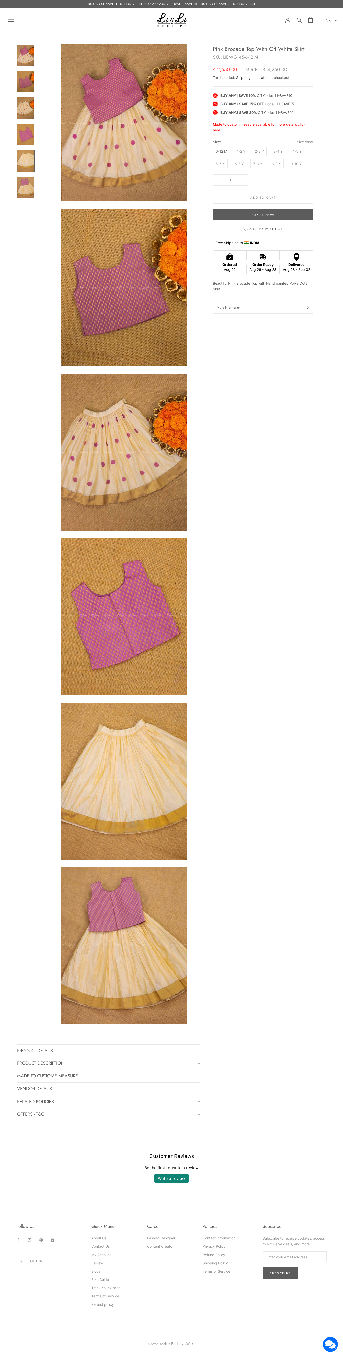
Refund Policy (214, 1254)
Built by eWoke (183, 1343)
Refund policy (102, 1304)
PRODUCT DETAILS (35, 1050)
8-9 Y (276, 164)
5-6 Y (220, 164)
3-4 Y (278, 151)
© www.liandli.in (159, 1343)
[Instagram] (29, 1240)
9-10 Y (296, 164)
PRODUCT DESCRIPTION (40, 1063)
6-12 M (221, 151)
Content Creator (160, 1246)
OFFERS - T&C (30, 1114)
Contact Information (219, 1238)
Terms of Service (105, 1296)
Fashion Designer (161, 1238)
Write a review (171, 1178)
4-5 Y (297, 151)
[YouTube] (52, 1240)
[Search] (299, 19)
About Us (98, 1238)
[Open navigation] (11, 20)
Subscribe (280, 1273)
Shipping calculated (252, 77)
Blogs (95, 1271)
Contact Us (100, 1246)
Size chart (305, 142)
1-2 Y (241, 151)
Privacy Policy (214, 1246)
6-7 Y (239, 164)
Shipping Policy (215, 1263)
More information (229, 307)
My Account (101, 1254)
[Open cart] (310, 20)
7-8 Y (257, 164)
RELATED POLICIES (35, 1101)
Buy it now (263, 215)
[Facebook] (18, 1240)
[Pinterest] (41, 1240)
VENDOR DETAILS (34, 1088)
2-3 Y (259, 151)
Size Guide (100, 1279)
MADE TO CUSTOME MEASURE (47, 1076)
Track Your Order (105, 1288)
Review (97, 1263)
